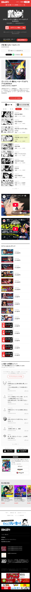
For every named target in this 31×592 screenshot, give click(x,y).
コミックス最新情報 (19, 515)
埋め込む (18, 54)
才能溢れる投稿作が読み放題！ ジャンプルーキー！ (15, 522)
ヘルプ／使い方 (4, 534)
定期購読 (27, 1)
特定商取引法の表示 (5, 541)
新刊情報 (16, 4)
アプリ (13, 4)
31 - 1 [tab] (18, 108)
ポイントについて (15, 33)
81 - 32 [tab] (11, 108)
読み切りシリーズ (22, 512)
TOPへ (6, 512)
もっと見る (14, 188)
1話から (27, 108)
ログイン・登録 (20, 1)
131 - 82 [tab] (4, 108)
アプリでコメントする (15, 376)
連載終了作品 (10, 515)
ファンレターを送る (15, 98)
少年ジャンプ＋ (5, 2)
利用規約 (3, 537)
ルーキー (21, 4)
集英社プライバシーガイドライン (8, 539)
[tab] (8, 104)
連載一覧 (7, 4)
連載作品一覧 (13, 512)
